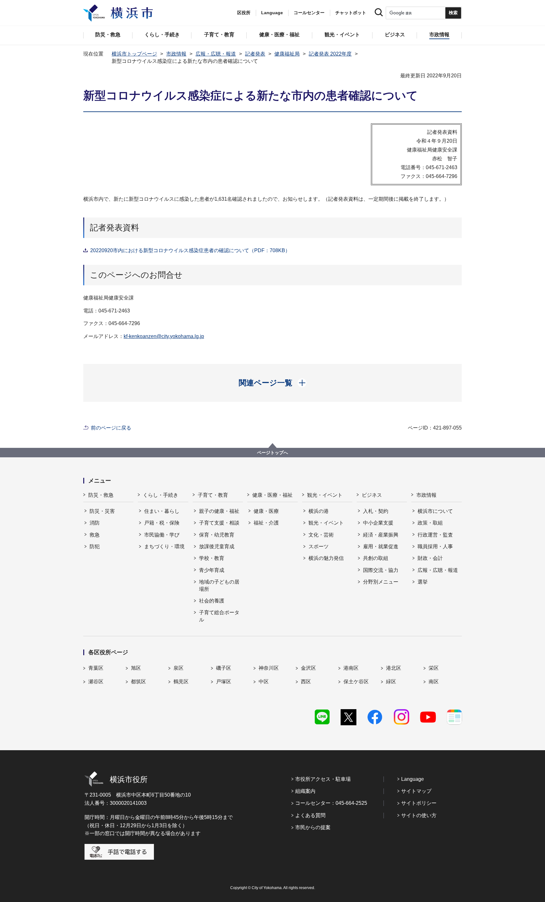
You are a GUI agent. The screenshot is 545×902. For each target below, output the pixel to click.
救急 (95, 534)
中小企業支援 (378, 522)
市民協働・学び (161, 534)
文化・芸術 (321, 534)
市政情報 (176, 53)
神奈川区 (269, 668)
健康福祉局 (287, 53)
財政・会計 (430, 558)
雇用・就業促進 (380, 546)
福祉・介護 (266, 522)
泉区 (178, 668)
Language (412, 779)
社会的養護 (211, 600)
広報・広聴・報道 (216, 53)
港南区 (351, 668)
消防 (95, 522)
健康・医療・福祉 (272, 495)
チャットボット (350, 12)
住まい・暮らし (161, 511)
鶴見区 (181, 681)
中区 (264, 681)
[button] (273, 382)
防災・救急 (101, 495)
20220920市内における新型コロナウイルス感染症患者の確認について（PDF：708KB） (190, 250)
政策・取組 (430, 522)
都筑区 (138, 681)
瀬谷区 (95, 681)
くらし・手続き (160, 495)
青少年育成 (211, 570)
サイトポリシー (419, 803)
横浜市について (435, 511)
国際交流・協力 (380, 570)
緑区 (391, 681)
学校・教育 (211, 558)
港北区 (393, 668)
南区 (434, 681)
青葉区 (95, 668)
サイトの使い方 (419, 815)
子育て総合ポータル (219, 616)
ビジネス (372, 495)
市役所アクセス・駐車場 (323, 779)
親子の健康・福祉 (219, 511)
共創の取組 (375, 558)
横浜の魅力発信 (326, 558)
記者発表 (255, 53)
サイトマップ (416, 791)
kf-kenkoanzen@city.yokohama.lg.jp (164, 336)
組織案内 (305, 791)
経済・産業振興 (380, 534)
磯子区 (223, 668)
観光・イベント (325, 495)
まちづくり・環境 (164, 546)
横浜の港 (318, 511)
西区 (306, 681)
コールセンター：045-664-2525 (331, 803)
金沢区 (308, 668)
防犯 (95, 546)
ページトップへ (272, 452)
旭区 (136, 668)
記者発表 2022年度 (330, 53)
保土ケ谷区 (356, 681)
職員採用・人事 (435, 546)
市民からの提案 (313, 827)
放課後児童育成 (216, 546)
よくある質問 (310, 815)
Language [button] (272, 12)
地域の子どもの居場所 (219, 585)
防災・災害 (102, 511)
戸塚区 (223, 681)
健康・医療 (266, 511)
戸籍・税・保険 (161, 522)
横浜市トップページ (134, 53)
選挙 (423, 582)
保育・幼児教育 (216, 534)
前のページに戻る (111, 427)
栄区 (434, 668)
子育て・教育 (213, 495)
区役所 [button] (243, 12)
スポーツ (318, 546)
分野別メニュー (380, 582)
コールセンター (309, 12)
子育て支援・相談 (219, 522)
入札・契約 (375, 511)
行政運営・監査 (435, 534)
